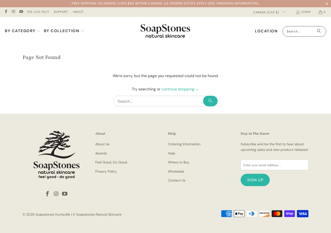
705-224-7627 (38, 12)
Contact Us (176, 180)
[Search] (319, 31)
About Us (102, 144)
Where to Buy (178, 162)
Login (305, 12)
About (78, 12)
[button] (23, 31)
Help (171, 153)
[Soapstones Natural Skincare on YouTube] (21, 12)
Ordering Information (184, 144)
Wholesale (176, 171)
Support (61, 12)
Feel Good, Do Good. (111, 162)
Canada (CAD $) (266, 12)
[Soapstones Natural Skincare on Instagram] (13, 12)
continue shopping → (180, 89)
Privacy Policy (106, 171)
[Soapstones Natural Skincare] (165, 31)
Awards (101, 153)
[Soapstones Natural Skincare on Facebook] (6, 12)
